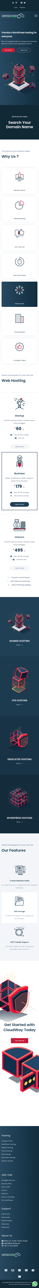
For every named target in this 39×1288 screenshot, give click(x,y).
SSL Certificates (7, 1200)
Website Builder (7, 1161)
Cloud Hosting (7, 1151)
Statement (5, 1227)
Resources (5, 1224)
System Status (7, 1220)
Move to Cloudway (8, 1197)
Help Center (6, 1217)
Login (15, 7)
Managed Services (8, 1180)
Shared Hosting (7, 1147)
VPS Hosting (6, 1154)
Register (22, 7)
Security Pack (7, 1184)
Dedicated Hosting (8, 1157)
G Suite (4, 1190)
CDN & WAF (6, 1187)
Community (6, 1214)
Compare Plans (7, 1141)
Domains (5, 1193)
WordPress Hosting (9, 1144)
